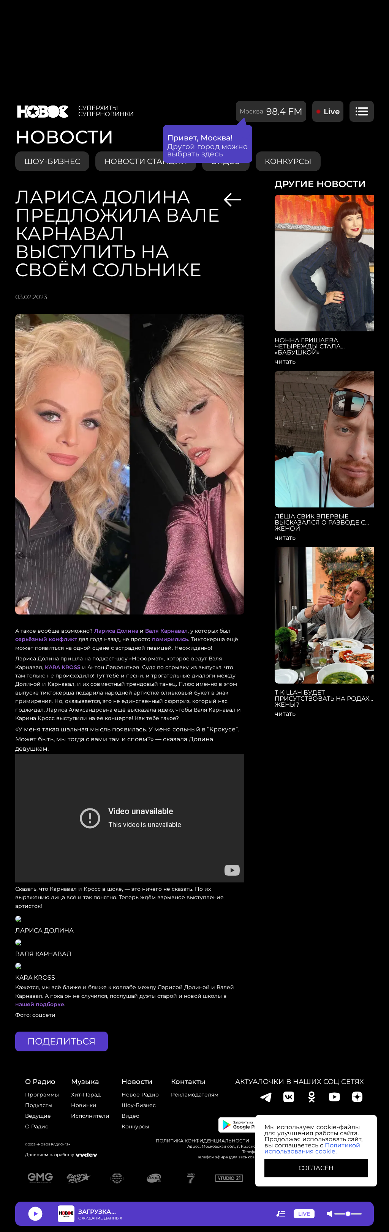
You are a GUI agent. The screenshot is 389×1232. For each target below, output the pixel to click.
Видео (130, 1115)
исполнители (90, 1115)
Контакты (188, 1082)
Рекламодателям (194, 1094)
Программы (42, 1094)
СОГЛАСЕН (316, 1168)
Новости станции (145, 161)
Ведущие (38, 1115)
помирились (170, 639)
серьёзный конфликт (46, 639)
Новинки (83, 1105)
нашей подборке (39, 1004)
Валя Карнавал (166, 630)
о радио (40, 1082)
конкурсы (288, 161)
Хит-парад (86, 1094)
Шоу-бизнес (52, 161)
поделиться (61, 1041)
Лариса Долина (116, 630)
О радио (37, 1126)
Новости (137, 1082)
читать (285, 362)
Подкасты (38, 1105)
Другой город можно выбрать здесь (207, 150)
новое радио (140, 1094)
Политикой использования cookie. (312, 1148)
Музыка (85, 1082)
